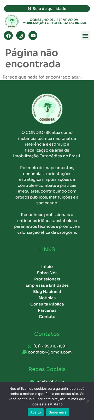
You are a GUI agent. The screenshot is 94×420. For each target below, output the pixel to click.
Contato (47, 316)
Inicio (47, 266)
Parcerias (47, 310)
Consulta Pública (47, 304)
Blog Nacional (47, 291)
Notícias (47, 297)
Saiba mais (58, 412)
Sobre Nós (47, 272)
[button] (85, 35)
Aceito (35, 412)
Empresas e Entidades (47, 285)
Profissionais (47, 279)
